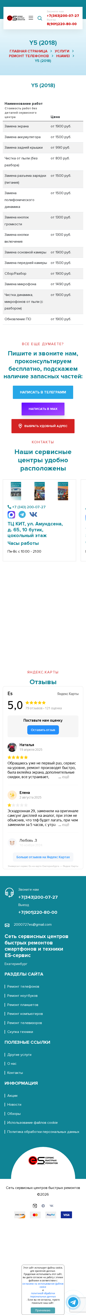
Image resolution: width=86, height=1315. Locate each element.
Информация (21, 1083)
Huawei (63, 56)
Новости (14, 1104)
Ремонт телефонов (29, 56)
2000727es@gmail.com (33, 924)
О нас (12, 1063)
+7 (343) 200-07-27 (29, 507)
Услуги (62, 51)
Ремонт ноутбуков (22, 996)
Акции (12, 1095)
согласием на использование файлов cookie (42, 1285)
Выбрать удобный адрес (45, 426)
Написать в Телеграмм (43, 392)
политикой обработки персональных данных (43, 1295)
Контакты (15, 1073)
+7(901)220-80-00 (37, 912)
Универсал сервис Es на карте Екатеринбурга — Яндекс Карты (43, 866)
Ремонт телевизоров (24, 1023)
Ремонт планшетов (22, 1005)
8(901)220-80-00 (62, 24)
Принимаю (42, 1310)
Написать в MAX (43, 409)
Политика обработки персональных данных (43, 1132)
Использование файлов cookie (32, 1122)
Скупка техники (20, 1032)
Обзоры (14, 1114)
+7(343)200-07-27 (63, 16)
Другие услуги (19, 1055)
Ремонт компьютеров (25, 1014)
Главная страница (28, 51)
